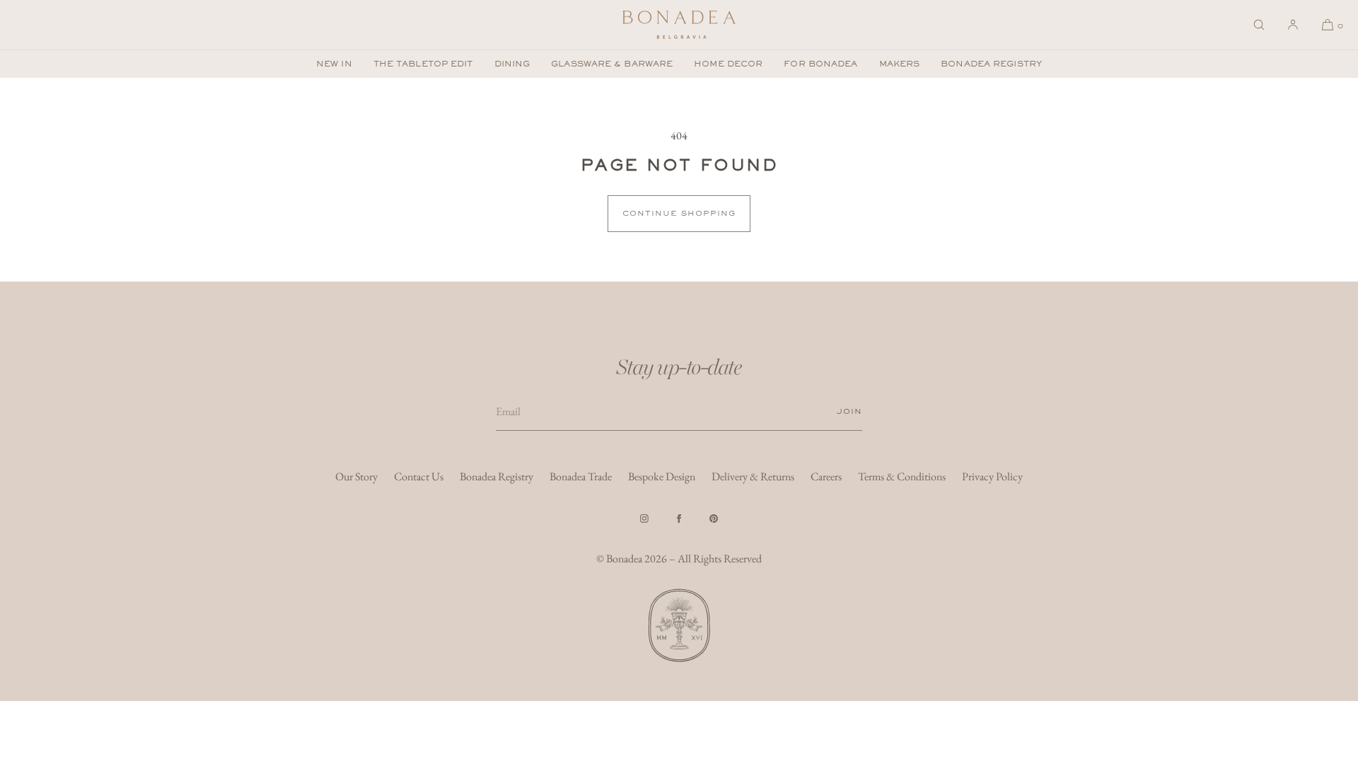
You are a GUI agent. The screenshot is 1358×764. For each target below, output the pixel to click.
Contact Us (418, 476)
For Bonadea (820, 64)
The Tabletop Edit (423, 64)
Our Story (356, 476)
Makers (899, 64)
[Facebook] (679, 518)
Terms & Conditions (902, 476)
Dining (512, 64)
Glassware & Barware (612, 64)
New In (334, 64)
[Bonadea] (679, 25)
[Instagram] (644, 518)
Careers (826, 476)
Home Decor (728, 64)
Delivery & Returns (753, 476)
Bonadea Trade (581, 476)
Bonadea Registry (991, 64)
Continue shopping (679, 213)
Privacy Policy (992, 476)
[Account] (1292, 25)
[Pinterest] (713, 518)
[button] (1259, 25)
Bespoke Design (661, 476)
